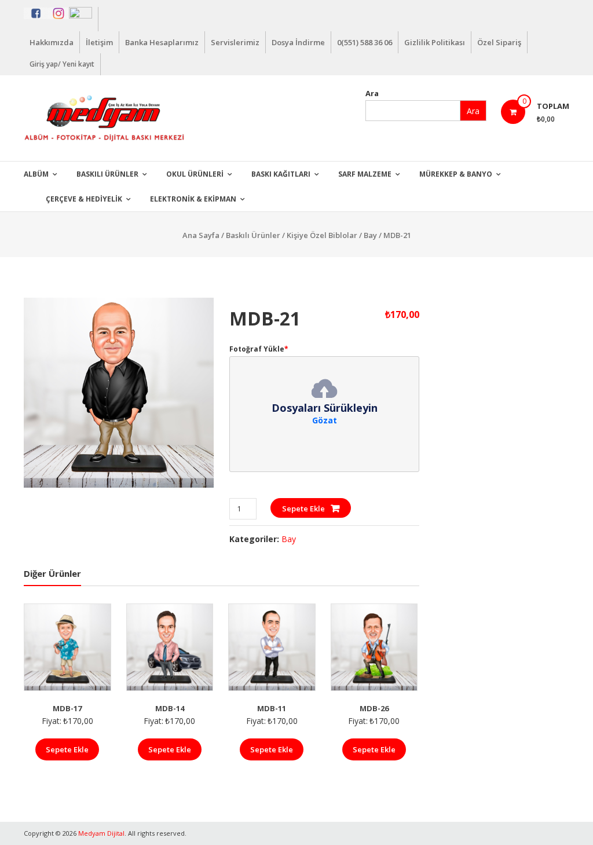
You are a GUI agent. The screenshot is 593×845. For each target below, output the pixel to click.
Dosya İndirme (298, 42)
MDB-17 (67, 708)
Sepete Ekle (303, 508)
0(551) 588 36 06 (364, 42)
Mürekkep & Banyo (455, 174)
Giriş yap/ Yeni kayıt (62, 64)
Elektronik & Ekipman (193, 199)
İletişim (99, 42)
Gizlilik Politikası (434, 42)
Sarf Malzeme (364, 174)
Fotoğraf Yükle (258, 349)
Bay (370, 235)
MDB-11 (271, 708)
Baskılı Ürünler (107, 174)
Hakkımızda (52, 42)
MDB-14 (169, 708)
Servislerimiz (235, 42)
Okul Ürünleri (195, 174)
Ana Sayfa (200, 235)
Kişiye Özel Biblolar (322, 235)
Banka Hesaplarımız (162, 42)
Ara (372, 93)
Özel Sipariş (499, 42)
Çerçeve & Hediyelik (84, 199)
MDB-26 (374, 708)
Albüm (36, 174)
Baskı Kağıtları (280, 174)
